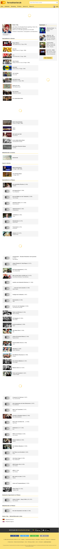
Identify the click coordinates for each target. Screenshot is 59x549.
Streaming (13, 6)
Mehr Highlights (48, 57)
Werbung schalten (31, 541)
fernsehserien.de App (24, 530)
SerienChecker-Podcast (30, 539)
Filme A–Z (31, 6)
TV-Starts (19, 6)
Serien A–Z (25, 6)
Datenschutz (10, 541)
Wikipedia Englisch (10, 521)
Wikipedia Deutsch (10, 519)
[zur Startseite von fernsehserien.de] (3, 2)
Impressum (53, 539)
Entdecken (7, 6)
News (2, 6)
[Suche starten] (57, 2)
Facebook (41, 541)
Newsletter (38, 539)
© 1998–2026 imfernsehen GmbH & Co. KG (12, 539)
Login (57, 6)
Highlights (42, 25)
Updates (22, 539)
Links (37, 541)
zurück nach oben (47, 541)
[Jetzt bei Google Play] (36, 530)
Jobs (26, 541)
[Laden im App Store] (46, 530)
